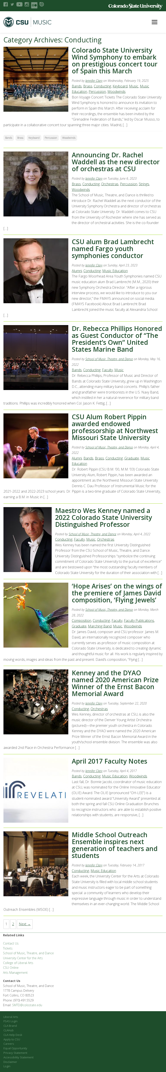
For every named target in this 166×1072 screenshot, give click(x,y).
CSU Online (11, 968)
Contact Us (11, 943)
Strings (144, 184)
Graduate (131, 458)
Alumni (77, 270)
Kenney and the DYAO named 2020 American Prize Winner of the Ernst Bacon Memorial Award (115, 683)
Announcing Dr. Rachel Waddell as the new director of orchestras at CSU (116, 161)
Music (133, 86)
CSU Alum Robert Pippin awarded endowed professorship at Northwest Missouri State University (115, 427)
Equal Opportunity (15, 1048)
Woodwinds (116, 91)
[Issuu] (42, 4)
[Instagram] (27, 4)
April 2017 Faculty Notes (109, 761)
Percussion (97, 91)
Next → (25, 924)
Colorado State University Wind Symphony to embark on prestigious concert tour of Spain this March (115, 60)
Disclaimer (10, 1062)
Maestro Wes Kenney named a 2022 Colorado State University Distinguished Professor (103, 517)
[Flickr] (34, 5)
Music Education (115, 270)
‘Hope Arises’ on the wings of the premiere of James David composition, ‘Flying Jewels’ (117, 593)
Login (6, 1066)
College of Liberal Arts (18, 963)
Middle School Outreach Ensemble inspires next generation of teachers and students (115, 845)
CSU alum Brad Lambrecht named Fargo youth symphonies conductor (113, 248)
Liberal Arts (10, 1017)
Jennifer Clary (93, 81)
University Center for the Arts (23, 958)
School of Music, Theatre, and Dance (109, 359)
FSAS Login (10, 1021)
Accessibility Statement (18, 1057)
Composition (81, 620)
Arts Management (15, 972)
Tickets (8, 948)
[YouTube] (19, 4)
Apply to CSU (11, 1039)
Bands (77, 86)
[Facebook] (5, 4)
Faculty (107, 370)
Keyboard (120, 86)
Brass (87, 86)
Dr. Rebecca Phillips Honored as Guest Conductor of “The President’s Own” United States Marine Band (117, 339)
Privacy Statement (15, 1053)
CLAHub (8, 1030)
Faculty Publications (139, 620)
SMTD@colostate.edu (27, 1005)
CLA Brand (10, 1026)
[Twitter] (12, 4)
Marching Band (100, 626)
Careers (8, 1044)
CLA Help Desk (12, 1035)
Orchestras (109, 184)
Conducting (102, 86)
